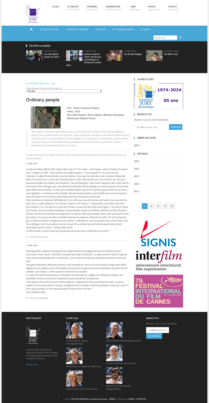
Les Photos (100, 29)
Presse (154, 8)
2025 (136, 161)
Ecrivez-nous (32, 364)
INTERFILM (141, 399)
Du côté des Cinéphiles (77, 29)
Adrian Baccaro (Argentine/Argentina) (83, 366)
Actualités (73, 8)
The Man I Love (171, 54)
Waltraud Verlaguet (39, 298)
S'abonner (175, 127)
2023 (136, 176)
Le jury (55, 6)
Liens (135, 8)
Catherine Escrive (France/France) (81, 389)
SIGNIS (131, 399)
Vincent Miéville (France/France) (121, 363)
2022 (136, 183)
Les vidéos (145, 29)
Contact (173, 8)
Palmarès (92, 8)
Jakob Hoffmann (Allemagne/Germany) (123, 341)
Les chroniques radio (123, 29)
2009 (53, 84)
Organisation (114, 8)
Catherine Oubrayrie (39, 236)
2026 (136, 145)
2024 (136, 168)
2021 (136, 191)
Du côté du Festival (49, 29)
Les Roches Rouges (133, 54)
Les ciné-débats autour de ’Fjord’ (51, 55)
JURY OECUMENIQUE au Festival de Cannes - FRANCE (93, 399)
